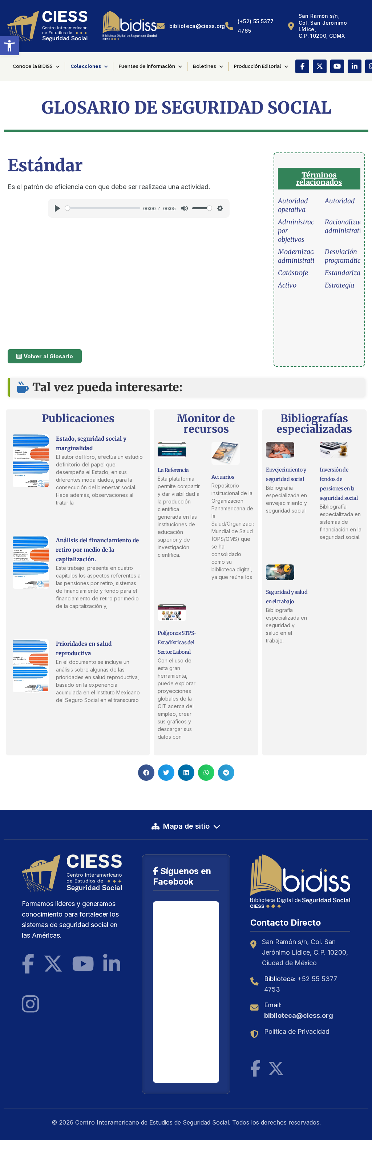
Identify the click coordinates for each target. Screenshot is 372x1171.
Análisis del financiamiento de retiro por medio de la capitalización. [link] (97, 550)
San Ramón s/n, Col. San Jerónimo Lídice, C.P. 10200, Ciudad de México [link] (305, 952)
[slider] (102, 208)
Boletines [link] (204, 66)
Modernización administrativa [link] (300, 256)
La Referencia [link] (173, 470)
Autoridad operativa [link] (293, 205)
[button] (146, 772)
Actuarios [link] (222, 477)
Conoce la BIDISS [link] (33, 66)
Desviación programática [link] (344, 256)
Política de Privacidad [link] (296, 1031)
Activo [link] (287, 285)
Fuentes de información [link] (147, 66)
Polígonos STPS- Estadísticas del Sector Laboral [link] (177, 642)
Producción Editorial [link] (257, 66)
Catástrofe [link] (293, 273)
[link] (9, 45)
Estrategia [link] (339, 285)
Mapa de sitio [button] (186, 826)
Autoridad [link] (340, 201)
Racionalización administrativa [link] (348, 226)
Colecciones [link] (85, 66)
